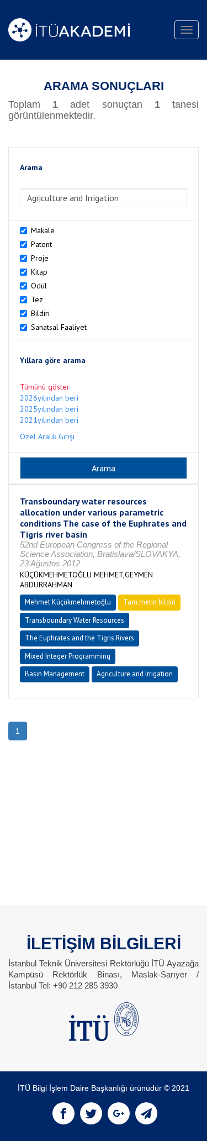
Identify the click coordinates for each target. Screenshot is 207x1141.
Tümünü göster (45, 387)
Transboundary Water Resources (74, 620)
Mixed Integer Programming (67, 656)
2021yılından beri (49, 420)
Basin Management (54, 674)
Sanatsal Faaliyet (59, 327)
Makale (43, 230)
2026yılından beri (49, 398)
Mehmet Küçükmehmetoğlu (68, 602)
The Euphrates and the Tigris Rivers (79, 638)
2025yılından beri (49, 409)
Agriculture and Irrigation (135, 674)
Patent (41, 244)
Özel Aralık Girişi (47, 436)
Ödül (39, 286)
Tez (37, 299)
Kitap (39, 272)
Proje (40, 258)
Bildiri (40, 313)
